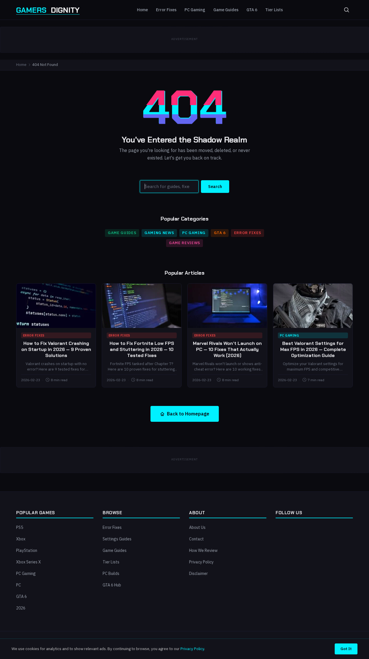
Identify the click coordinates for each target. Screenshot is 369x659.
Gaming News (159, 232)
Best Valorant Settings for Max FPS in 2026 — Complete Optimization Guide (313, 349)
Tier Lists (274, 9)
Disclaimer (198, 573)
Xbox (20, 539)
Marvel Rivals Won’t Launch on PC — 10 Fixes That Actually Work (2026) (227, 349)
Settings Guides (117, 539)
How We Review (203, 550)
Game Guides (225, 9)
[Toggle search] (346, 9)
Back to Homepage (188, 414)
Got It (346, 648)
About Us (197, 527)
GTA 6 (251, 9)
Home (142, 9)
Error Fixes (166, 9)
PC (18, 585)
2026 (20, 608)
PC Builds (111, 573)
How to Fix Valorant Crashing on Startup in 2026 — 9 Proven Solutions (56, 349)
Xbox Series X (28, 562)
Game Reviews (184, 242)
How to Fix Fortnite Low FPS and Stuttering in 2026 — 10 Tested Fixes (142, 349)
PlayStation (26, 550)
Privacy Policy (201, 562)
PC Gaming (194, 9)
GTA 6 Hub (112, 585)
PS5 (19, 527)
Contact (196, 539)
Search (215, 186)
